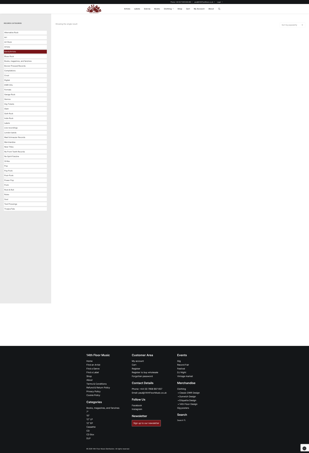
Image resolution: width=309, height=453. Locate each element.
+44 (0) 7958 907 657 (151, 389)
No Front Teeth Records (14, 152)
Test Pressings (10, 204)
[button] (220, 9)
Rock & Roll (9, 190)
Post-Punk (8, 175)
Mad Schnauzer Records (14, 137)
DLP (88, 438)
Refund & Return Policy (98, 387)
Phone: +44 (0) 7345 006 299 (181, 2)
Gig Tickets (9, 104)
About (211, 9)
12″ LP (89, 419)
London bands (10, 132)
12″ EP (89, 423)
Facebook (137, 405)
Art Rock (8, 42)
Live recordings (11, 128)
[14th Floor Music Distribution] (93, 9)
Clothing (168, 9)
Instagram (137, 409)
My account (138, 361)
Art (5, 37)
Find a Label (92, 372)
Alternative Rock (11, 32)
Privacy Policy (93, 391)
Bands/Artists (10, 51)
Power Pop (9, 180)
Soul (6, 199)
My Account (199, 9)
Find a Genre (92, 368)
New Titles (9, 147)
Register (136, 368)
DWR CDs (8, 85)
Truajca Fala (9, 209)
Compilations (10, 70)
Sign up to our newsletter (146, 423)
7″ (87, 411)
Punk (6, 185)
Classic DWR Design (189, 392)
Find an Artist (93, 365)
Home (89, 361)
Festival (181, 368)
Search (180, 420)
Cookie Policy (93, 395)
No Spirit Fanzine (11, 156)
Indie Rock (8, 118)
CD (88, 430)
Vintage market (185, 376)
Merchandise (9, 142)
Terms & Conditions (96, 384)
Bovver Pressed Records (15, 66)
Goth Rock (8, 113)
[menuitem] (182, 2)
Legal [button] (219, 2)
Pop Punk (8, 171)
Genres (147, 9)
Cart (188, 9)
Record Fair (183, 365)
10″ (88, 415)
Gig (179, 361)
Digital (7, 80)
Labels (137, 9)
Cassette (90, 427)
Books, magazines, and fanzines (18, 61)
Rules (6, 194)
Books (157, 9)
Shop (180, 9)
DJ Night (181, 372)
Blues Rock (9, 56)
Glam (6, 109)
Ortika (7, 161)
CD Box (90, 434)
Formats (7, 90)
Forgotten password (142, 376)
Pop (6, 166)
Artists (127, 9)
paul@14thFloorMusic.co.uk (203, 2)
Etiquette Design (187, 400)
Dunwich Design (187, 396)
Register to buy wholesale (145, 372)
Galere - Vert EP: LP (180, 289)
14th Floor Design (188, 404)
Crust (6, 75)
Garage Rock (9, 94)
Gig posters (183, 408)
